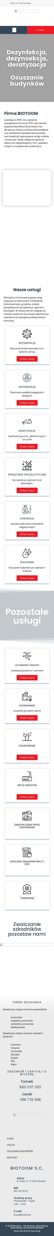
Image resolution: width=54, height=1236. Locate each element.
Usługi (11, 1144)
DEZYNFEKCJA (27, 343)
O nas (10, 1138)
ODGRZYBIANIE (27, 745)
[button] (14, 30)
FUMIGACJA (27, 518)
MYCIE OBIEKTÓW (27, 785)
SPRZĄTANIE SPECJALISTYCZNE (27, 474)
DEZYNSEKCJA (27, 386)
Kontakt (12, 1157)
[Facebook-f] (46, 3)
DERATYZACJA (27, 430)
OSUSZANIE (27, 562)
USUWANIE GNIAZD (27, 665)
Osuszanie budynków (20, 1151)
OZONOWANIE (27, 705)
